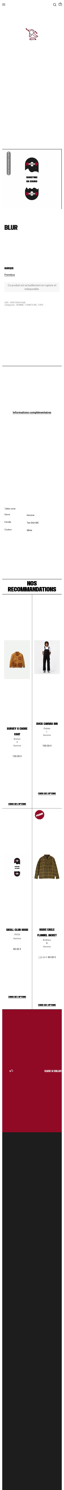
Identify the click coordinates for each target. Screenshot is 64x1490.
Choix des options (17, 804)
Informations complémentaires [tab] (32, 412)
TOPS (40, 305)
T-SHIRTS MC (31, 305)
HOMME (20, 305)
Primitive (9, 274)
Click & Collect (51, 1071)
